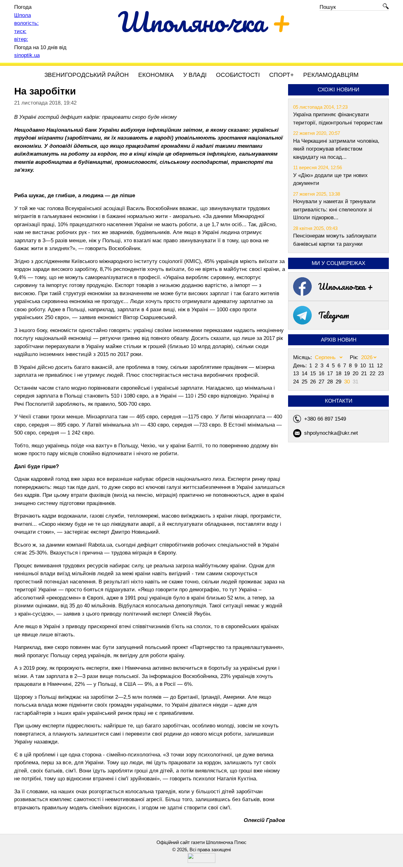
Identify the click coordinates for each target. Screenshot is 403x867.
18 (339, 373)
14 (305, 373)
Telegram (333, 315)
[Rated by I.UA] (201, 861)
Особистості (238, 75)
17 (330, 373)
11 (372, 366)
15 (313, 373)
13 (296, 373)
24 (296, 382)
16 (322, 373)
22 (373, 373)
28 (330, 382)
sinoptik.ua (27, 55)
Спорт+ (281, 75)
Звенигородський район (86, 75)
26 (313, 382)
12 (380, 366)
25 (305, 382)
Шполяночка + (345, 286)
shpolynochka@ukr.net (331, 433)
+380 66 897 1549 (325, 419)
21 (364, 373)
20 (356, 373)
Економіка (156, 75)
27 (322, 382)
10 (363, 366)
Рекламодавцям (331, 75)
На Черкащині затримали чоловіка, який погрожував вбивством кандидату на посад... (336, 149)
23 (381, 373)
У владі (195, 75)
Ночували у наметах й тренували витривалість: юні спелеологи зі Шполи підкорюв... (334, 209)
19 (347, 373)
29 (339, 382)
